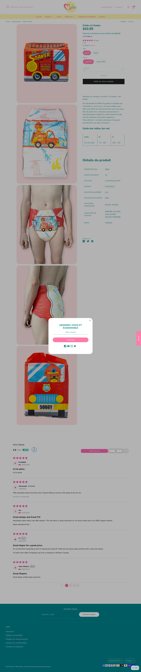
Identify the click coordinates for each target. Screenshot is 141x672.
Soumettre (71, 340)
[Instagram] (71, 346)
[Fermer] (90, 320)
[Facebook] (65, 346)
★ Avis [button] (139, 338)
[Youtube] (68, 346)
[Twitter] (75, 346)
